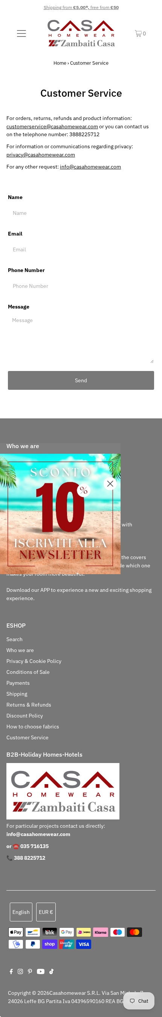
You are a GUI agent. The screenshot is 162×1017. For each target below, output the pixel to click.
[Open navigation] (21, 33)
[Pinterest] (30, 972)
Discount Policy (24, 715)
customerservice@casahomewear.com (52, 126)
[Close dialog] (110, 483)
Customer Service (27, 737)
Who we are (20, 650)
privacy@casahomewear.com (40, 154)
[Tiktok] (51, 972)
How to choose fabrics (32, 726)
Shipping (16, 693)
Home (59, 63)
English (21, 912)
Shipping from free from (81, 7)
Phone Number (26, 270)
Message (18, 306)
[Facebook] (11, 972)
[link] (60, 514)
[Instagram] (20, 972)
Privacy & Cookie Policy (33, 661)
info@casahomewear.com (90, 166)
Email (15, 233)
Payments (18, 683)
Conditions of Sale (28, 672)
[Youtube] (40, 972)
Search (14, 639)
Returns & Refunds (28, 704)
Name (15, 197)
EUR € (46, 912)
